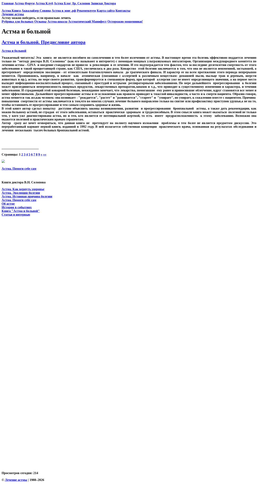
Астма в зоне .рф (64, 10)
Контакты (122, 10)
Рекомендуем (86, 10)
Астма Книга (11, 10)
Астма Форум (25, 3)
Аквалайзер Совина (36, 10)
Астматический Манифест (87, 21)
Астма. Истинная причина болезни (27, 196)
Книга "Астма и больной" (21, 211)
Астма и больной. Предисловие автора (43, 42)
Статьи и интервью (16, 214)
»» (44, 154)
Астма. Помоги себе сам (19, 168)
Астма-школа (57, 21)
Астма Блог (62, 3)
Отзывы (40, 21)
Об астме (8, 203)
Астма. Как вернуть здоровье (23, 189)
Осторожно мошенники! (125, 21)
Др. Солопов (81, 3)
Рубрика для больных (17, 21)
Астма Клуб (44, 3)
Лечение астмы (13, 14)
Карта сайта (106, 10)
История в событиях (17, 207)
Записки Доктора (103, 3)
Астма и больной (14, 50)
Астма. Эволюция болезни (21, 192)
